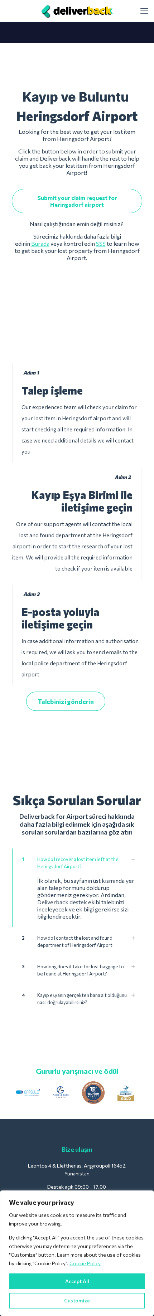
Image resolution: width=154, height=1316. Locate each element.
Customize (77, 1300)
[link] (28, 1093)
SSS (101, 243)
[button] (77, 887)
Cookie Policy (85, 1263)
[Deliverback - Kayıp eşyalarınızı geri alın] (77, 11)
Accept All (77, 1281)
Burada (40, 243)
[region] (77, 1253)
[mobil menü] (144, 11)
